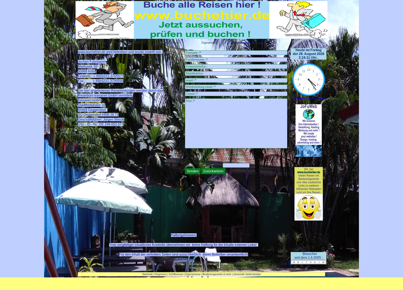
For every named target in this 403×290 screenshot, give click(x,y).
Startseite (147, 274)
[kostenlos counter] (308, 262)
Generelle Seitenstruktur (247, 274)
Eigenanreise (193, 274)
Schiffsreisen (176, 274)
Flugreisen (161, 274)
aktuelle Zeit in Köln (308, 98)
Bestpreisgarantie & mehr (217, 274)
